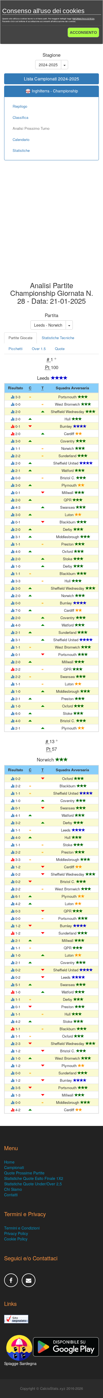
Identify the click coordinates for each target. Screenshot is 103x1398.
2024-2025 (48, 64)
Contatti (11, 1194)
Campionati (14, 1167)
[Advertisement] (51, 225)
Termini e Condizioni (22, 1228)
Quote (60, 348)
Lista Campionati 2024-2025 (51, 79)
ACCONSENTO (83, 32)
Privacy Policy (16, 1233)
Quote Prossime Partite (24, 1173)
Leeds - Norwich (48, 325)
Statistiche (21, 150)
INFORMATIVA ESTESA (83, 19)
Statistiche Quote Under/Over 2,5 (33, 1183)
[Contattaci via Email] (28, 1280)
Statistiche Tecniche (58, 337)
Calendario (21, 139)
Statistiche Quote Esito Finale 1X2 (33, 1178)
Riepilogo (20, 106)
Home (9, 1162)
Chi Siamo (13, 1189)
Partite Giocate (20, 337)
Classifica (20, 117)
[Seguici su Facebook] (11, 1280)
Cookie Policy (15, 1239)
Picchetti (16, 348)
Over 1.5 (39, 348)
